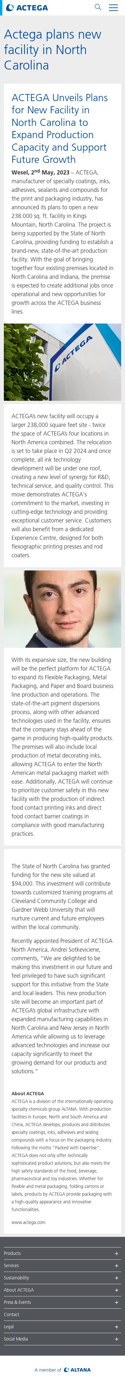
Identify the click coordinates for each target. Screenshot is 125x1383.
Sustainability (16, 1278)
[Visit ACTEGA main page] (27, 7)
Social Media (16, 1339)
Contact (11, 1314)
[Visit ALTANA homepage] (63, 1369)
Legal (9, 1327)
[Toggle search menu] (98, 7)
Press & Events (17, 1302)
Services (11, 1265)
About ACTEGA (19, 1290)
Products (12, 1253)
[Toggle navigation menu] (113, 7)
